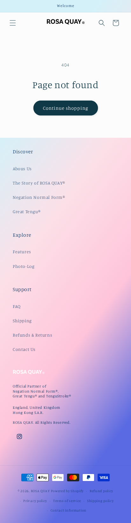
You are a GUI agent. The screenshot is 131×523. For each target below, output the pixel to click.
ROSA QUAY (40, 491)
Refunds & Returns (32, 335)
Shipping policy (100, 501)
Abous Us (22, 168)
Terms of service (67, 501)
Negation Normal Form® (39, 197)
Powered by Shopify (67, 491)
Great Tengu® (26, 211)
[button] (13, 23)
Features (22, 251)
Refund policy (101, 491)
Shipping (22, 320)
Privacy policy (35, 501)
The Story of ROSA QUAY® (39, 182)
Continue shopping (65, 108)
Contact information (68, 510)
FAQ (17, 306)
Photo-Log (23, 266)
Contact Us (24, 349)
